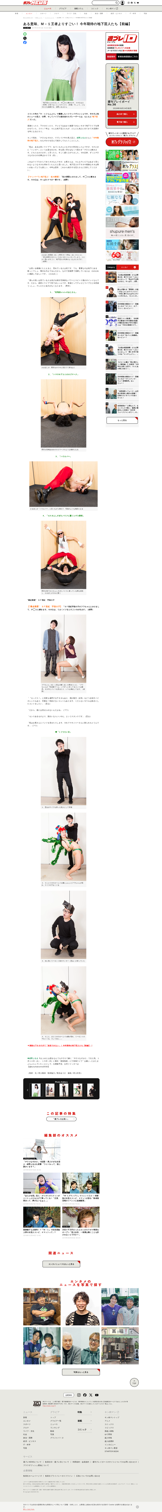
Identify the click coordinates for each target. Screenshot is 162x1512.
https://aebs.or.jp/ (49, 1406)
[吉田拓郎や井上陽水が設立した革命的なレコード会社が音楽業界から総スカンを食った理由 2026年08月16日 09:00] (81, 1346)
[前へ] (27, 1090)
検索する (117, 3)
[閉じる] (137, 1507)
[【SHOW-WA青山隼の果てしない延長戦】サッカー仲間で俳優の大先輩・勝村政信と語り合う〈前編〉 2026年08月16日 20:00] (42, 1346)
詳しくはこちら (28, 1509)
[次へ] (95, 1090)
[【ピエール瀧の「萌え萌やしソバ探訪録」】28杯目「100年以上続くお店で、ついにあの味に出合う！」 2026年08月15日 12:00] (120, 1346)
